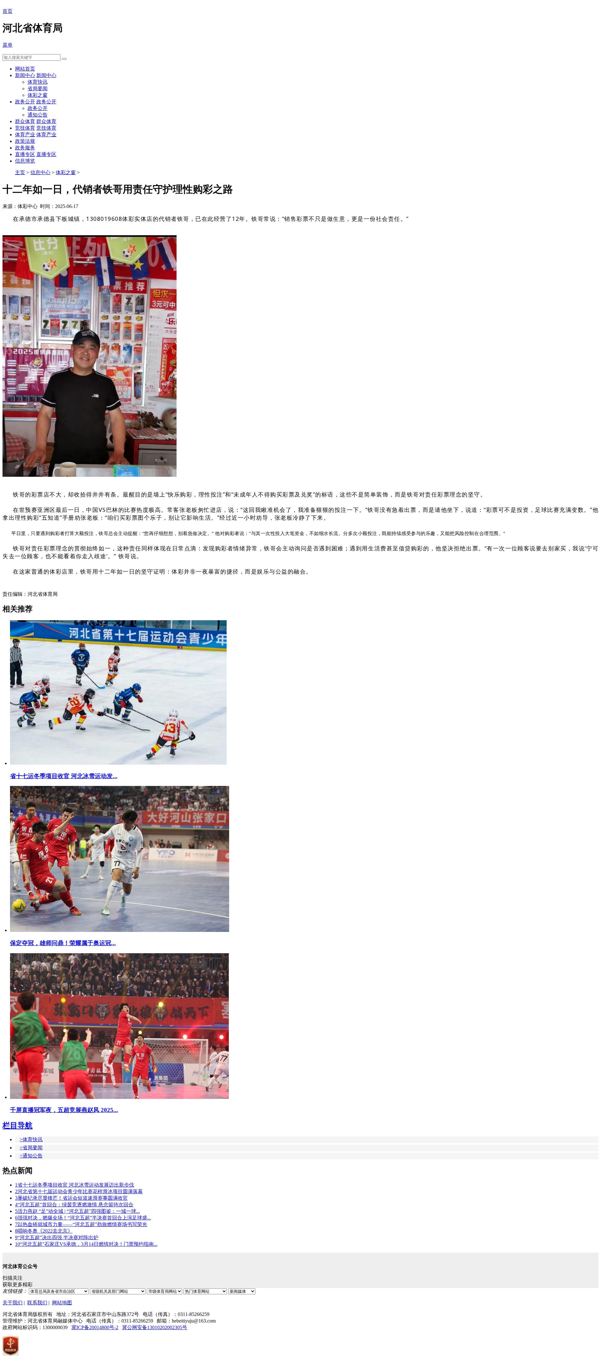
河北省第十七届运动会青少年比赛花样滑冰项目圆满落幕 (79, 1191)
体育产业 (25, 134)
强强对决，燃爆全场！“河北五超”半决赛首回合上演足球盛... (83, 1217)
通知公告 (38, 114)
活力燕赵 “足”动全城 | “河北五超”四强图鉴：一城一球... (77, 1211)
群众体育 (25, 121)
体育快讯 (38, 82)
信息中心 (40, 172)
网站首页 (25, 68)
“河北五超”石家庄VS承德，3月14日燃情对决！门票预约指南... (86, 1244)
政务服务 (25, 147)
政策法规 (25, 141)
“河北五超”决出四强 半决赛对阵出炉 (56, 1237)
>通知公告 (31, 1155)
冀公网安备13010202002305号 (154, 1327)
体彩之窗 (38, 95)
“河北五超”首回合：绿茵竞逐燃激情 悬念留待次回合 (74, 1204)
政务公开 (25, 101)
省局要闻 (38, 88)
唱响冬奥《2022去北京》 (44, 1231)
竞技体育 (25, 128)
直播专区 (25, 154)
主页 (20, 172)
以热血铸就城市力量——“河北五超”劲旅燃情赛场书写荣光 (81, 1224)
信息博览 (25, 161)
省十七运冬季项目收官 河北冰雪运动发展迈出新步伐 (74, 1185)
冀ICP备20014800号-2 (94, 1327)
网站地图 (62, 1302)
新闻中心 (25, 75)
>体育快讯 (31, 1139)
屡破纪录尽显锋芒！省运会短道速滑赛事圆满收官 (71, 1198)
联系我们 (37, 1302)
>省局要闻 (31, 1147)
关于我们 (13, 1302)
